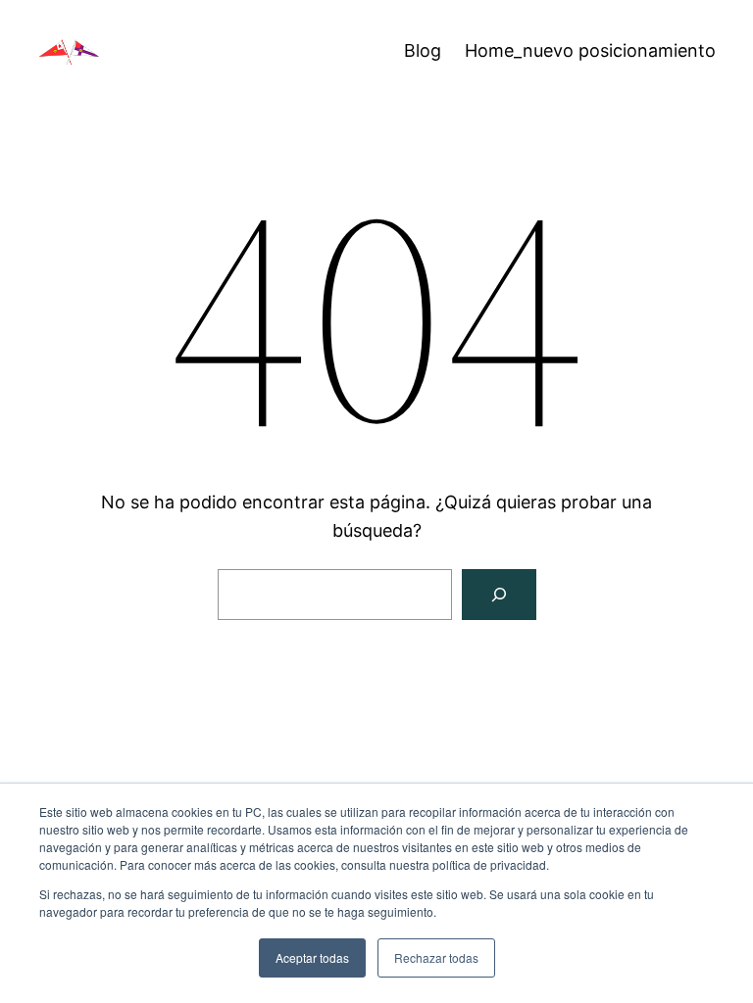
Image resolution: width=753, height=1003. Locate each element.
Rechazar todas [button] (436, 957)
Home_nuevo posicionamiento (590, 50)
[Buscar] (499, 594)
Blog (422, 50)
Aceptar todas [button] (312, 957)
